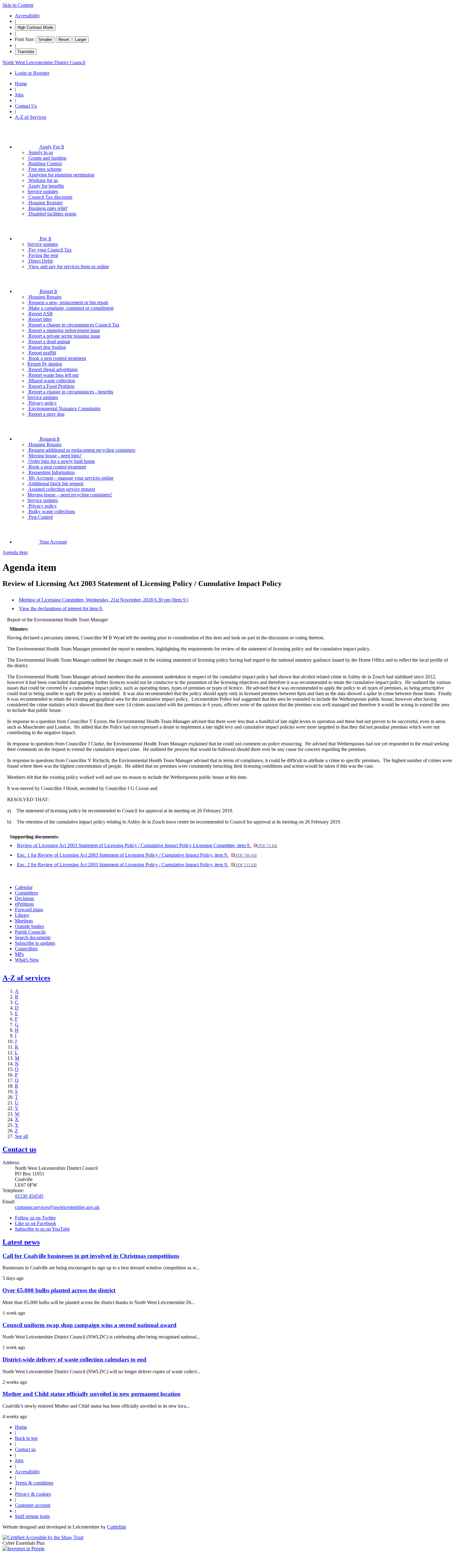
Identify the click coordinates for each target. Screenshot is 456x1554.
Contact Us (26, 106)
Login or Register (32, 73)
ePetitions (24, 904)
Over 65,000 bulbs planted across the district (58, 1290)
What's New (27, 959)
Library (22, 915)
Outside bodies (29, 926)
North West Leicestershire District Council (43, 62)
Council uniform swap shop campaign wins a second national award (89, 1325)
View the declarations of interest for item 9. (61, 608)
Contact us (19, 1149)
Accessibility (27, 15)
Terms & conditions (34, 1482)
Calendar (24, 887)
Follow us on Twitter (35, 1217)
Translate (25, 51)
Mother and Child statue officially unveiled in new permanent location (91, 1394)
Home (21, 83)
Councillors (26, 948)
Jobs (19, 94)
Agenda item (15, 552)
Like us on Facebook (35, 1223)
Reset (63, 39)
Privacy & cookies (33, 1494)
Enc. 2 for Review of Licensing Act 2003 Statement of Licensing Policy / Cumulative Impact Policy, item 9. (137, 864)
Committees (26, 892)
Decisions (24, 898)
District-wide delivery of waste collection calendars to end (74, 1359)
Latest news (21, 1242)
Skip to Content (17, 5)
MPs (19, 954)
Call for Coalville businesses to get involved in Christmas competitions (90, 1256)
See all (21, 1136)
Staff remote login (32, 1516)
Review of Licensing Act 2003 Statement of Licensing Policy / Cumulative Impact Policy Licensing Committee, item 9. (147, 845)
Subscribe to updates (35, 943)
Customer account (32, 1505)
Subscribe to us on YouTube (42, 1229)
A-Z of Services (30, 117)
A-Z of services (26, 978)
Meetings (24, 920)
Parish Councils (30, 932)
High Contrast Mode (35, 27)
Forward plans (29, 909)
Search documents (33, 937)
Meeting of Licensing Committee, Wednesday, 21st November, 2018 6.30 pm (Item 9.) (103, 599)
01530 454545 (29, 1196)
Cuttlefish (116, 1527)
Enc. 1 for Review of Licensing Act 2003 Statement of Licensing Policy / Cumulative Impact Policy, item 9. (137, 855)
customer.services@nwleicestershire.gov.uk (57, 1207)
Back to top (26, 1438)
